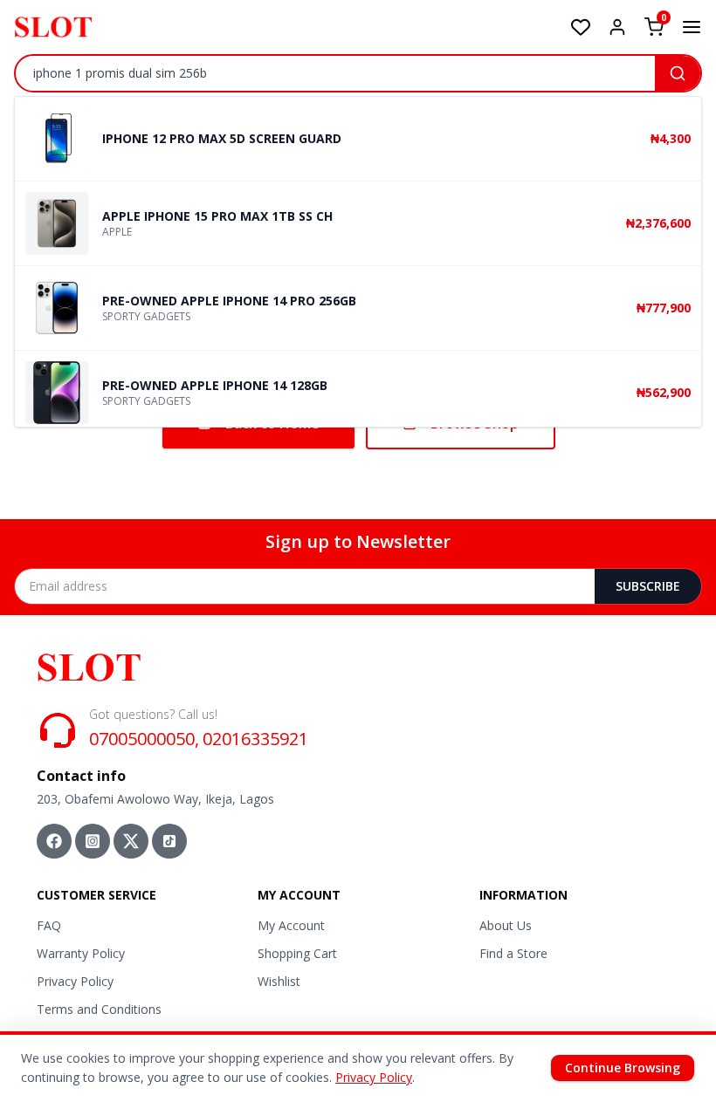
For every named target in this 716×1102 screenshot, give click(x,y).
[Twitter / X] (131, 841)
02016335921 (255, 738)
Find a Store (513, 953)
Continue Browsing (622, 1067)
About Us (505, 925)
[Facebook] (54, 841)
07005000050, (144, 738)
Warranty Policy (81, 953)
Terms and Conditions (99, 1009)
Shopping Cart (297, 953)
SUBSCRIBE (648, 586)
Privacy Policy (75, 981)
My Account (291, 925)
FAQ (49, 925)
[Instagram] (92, 841)
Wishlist (279, 981)
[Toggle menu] (691, 27)
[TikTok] (169, 841)
